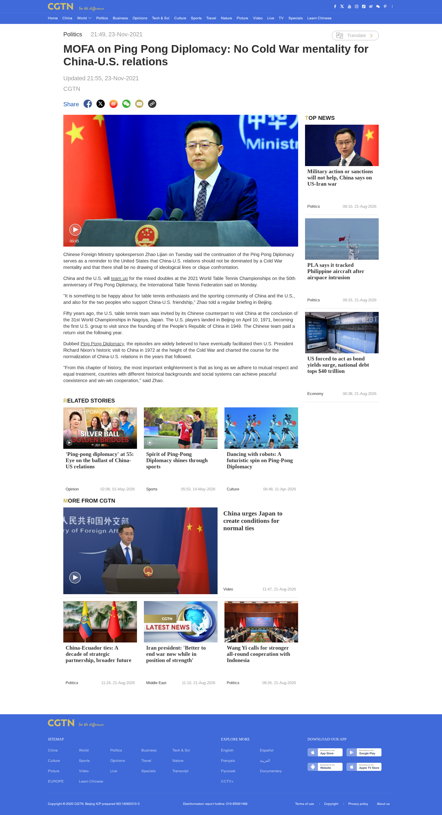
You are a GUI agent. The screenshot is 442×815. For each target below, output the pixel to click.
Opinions (140, 18)
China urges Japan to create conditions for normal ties (252, 521)
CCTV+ (227, 781)
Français (228, 761)
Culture (180, 18)
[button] (75, 230)
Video (258, 18)
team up (119, 278)
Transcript (180, 771)
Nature (226, 18)
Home (53, 18)
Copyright (331, 804)
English (227, 750)
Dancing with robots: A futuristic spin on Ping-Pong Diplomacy (260, 460)
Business (120, 18)
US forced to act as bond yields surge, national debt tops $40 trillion (338, 365)
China (67, 18)
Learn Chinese (319, 18)
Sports (196, 18)
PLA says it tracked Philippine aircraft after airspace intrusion (335, 271)
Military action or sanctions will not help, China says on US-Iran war (340, 177)
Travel (211, 18)
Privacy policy (358, 804)
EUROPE (56, 781)
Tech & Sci (160, 18)
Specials (295, 18)
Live (270, 18)
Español (266, 750)
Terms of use (305, 804)
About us (383, 804)
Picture (242, 18)
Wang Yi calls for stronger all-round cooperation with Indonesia (258, 654)
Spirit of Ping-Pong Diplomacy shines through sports (177, 460)
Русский (228, 771)
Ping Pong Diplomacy (102, 343)
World (82, 18)
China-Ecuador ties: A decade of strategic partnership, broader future (98, 654)
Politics (102, 18)
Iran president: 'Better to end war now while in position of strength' (176, 654)
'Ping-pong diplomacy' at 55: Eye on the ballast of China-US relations (100, 460)
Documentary (271, 771)
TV (281, 18)
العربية (265, 761)
